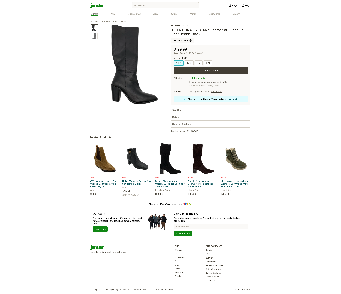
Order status (211, 262)
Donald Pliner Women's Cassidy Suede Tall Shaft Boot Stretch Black (170, 184)
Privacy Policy (97, 289)
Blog (208, 254)
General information (214, 265)
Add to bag (212, 70)
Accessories (134, 14)
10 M (189, 63)
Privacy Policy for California (118, 289)
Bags (155, 14)
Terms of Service (140, 289)
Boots (123, 21)
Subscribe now (182, 233)
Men (113, 14)
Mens (177, 254)
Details (175, 117)
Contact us (210, 280)
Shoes (174, 14)
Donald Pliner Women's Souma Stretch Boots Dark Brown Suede (201, 184)
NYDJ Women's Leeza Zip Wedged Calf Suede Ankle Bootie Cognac (103, 184)
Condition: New (180, 40)
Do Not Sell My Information (162, 289)
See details (216, 91)
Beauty (235, 14)
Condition (177, 110)
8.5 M (178, 63)
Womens (178, 250)
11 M (208, 63)
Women (94, 14)
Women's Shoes (109, 21)
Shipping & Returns (181, 124)
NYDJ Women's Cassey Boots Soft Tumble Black (137, 182)
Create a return (212, 276)
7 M (198, 63)
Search (141, 5)
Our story (210, 250)
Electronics (214, 14)
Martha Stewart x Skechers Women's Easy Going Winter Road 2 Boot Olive (235, 184)
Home (193, 14)
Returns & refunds (213, 273)
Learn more (100, 229)
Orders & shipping (213, 269)
